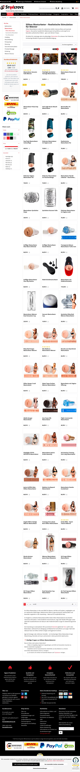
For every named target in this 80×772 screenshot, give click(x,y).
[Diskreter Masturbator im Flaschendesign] (50, 162)
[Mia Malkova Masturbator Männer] (50, 335)
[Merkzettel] (58, 8)
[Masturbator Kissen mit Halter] (69, 59)
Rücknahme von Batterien (47, 717)
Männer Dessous (9, 53)
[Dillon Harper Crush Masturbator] (31, 370)
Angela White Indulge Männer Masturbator (30, 522)
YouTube (22, 697)
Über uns (23, 711)
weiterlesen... (5, 703)
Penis (65, 627)
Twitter (26, 694)
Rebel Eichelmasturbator (50, 279)
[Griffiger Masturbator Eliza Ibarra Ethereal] (31, 232)
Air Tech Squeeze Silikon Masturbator (68, 591)
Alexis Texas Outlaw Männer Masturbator (48, 384)
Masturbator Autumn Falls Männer (30, 72)
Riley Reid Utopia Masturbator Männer (30, 349)
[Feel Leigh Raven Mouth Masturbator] (50, 93)
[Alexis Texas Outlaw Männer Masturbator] (50, 370)
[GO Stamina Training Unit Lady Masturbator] (69, 439)
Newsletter (24, 725)
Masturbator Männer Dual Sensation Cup (30, 315)
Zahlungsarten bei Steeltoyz (28, 723)
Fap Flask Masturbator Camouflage (31, 142)
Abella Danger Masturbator (28, 418)
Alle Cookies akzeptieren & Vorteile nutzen (26, 764)
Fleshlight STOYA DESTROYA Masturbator (31, 453)
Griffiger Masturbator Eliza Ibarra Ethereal (30, 245)
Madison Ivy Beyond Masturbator (48, 488)
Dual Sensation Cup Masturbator (48, 591)
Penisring (7, 44)
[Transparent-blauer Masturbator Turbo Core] (69, 232)
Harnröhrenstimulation (11, 46)
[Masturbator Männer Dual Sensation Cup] (31, 301)
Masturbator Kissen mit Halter (68, 72)
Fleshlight (9, 156)
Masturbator (8, 28)
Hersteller (5, 153)
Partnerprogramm (26, 721)
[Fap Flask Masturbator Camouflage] (31, 128)
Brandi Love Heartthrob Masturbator (68, 349)
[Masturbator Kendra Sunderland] (69, 474)
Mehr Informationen (58, 760)
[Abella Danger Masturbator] (31, 405)
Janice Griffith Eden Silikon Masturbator (30, 488)
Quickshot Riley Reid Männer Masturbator (67, 315)
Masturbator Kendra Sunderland (67, 488)
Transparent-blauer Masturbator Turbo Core (68, 245)
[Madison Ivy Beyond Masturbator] (50, 474)
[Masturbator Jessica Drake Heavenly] (50, 439)
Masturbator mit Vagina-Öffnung (68, 384)
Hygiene (28, 31)
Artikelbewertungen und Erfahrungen (27, 716)
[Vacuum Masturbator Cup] (50, 301)
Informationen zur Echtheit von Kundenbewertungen (48, 730)
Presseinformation (45, 715)
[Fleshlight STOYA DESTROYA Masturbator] (31, 439)
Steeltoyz (9, 168)
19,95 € (9, 148)
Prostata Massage (9, 49)
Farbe (4, 130)
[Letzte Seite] (30, 604)
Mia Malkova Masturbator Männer (48, 349)
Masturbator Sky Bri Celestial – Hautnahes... (68, 176)
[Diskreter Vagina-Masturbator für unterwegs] (31, 162)
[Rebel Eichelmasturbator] (50, 266)
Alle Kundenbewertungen (11, 71)
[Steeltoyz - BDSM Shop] (14, 9)
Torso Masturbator (10, 35)
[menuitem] (48, 8)
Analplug (7, 37)
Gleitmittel (55, 627)
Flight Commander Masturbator (67, 418)
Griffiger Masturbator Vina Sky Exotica (30, 280)
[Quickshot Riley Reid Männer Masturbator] (69, 301)
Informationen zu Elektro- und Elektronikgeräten (48, 712)
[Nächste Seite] (27, 604)
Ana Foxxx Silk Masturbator (46, 418)
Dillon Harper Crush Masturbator (30, 384)
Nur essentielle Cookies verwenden (54, 764)
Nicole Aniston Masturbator (28, 557)
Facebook (22, 694)
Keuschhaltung (9, 39)
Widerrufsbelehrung (45, 727)
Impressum (43, 723)
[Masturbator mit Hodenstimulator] (69, 266)
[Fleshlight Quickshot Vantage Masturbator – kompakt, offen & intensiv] (50, 59)
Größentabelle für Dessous (28, 719)
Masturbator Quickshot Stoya (31, 211)
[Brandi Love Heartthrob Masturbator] (69, 335)
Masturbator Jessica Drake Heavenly (48, 453)
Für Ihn (6, 23)
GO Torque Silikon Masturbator (29, 591)
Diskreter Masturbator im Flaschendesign (49, 176)
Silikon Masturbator (10, 30)
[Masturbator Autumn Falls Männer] (31, 59)
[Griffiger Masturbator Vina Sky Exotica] (31, 266)
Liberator (9, 160)
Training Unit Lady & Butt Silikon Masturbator (50, 522)
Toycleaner (57, 652)
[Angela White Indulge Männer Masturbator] (31, 508)
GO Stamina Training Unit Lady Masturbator (68, 453)
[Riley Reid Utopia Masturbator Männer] (31, 335)
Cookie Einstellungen (45, 725)
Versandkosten (25, 713)
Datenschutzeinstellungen (40, 768)
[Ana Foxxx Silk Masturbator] (50, 405)
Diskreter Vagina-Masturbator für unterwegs (29, 176)
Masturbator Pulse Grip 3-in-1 (31, 107)
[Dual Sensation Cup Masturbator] (50, 578)
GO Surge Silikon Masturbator (66, 557)
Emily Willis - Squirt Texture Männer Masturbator (67, 522)
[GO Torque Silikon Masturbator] (31, 578)
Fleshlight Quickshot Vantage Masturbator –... (50, 72)
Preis (4, 143)
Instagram (26, 697)
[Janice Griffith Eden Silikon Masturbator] (31, 474)
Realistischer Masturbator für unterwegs (66, 142)
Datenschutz (43, 721)
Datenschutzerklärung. (65, 724)
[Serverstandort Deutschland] (11, 98)
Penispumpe (8, 42)
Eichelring (7, 51)
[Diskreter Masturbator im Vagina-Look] (50, 128)
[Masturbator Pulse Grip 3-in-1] (31, 93)
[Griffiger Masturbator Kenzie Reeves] (50, 232)
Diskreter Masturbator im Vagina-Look (49, 142)
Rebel (8, 166)
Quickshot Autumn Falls (50, 210)
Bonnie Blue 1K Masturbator (65, 107)
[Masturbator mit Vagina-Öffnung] (69, 370)
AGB (41, 719)
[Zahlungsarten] (68, 695)
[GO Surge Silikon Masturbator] (69, 543)
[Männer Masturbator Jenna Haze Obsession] (50, 543)
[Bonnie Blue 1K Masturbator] (69, 93)
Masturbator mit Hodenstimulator (66, 280)
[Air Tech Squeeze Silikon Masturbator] (69, 578)
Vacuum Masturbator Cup (49, 315)
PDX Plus (9, 164)
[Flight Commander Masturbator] (69, 405)
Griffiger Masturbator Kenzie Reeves (49, 245)
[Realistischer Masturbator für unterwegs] (69, 128)
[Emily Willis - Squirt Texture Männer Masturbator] (69, 508)
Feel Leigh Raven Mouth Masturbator (49, 107)
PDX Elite (9, 162)
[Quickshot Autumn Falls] (50, 197)
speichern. (50, 760)
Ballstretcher (8, 26)
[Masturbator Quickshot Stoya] (31, 197)
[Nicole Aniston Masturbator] (31, 543)
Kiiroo (8, 158)
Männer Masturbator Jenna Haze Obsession (49, 557)
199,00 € (15, 148)
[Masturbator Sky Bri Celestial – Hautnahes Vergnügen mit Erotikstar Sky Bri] (69, 162)
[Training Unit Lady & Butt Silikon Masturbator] (50, 508)
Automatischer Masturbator (12, 32)
